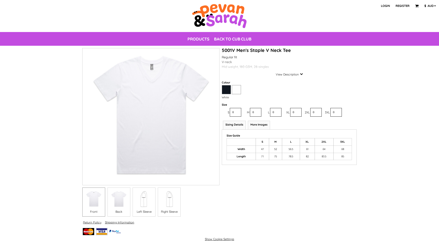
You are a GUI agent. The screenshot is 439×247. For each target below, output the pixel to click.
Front (93, 211)
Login (385, 6)
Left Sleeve (144, 211)
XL (288, 112)
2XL (307, 112)
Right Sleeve (169, 211)
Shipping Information (119, 222)
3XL (327, 112)
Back (118, 211)
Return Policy (92, 222)
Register (403, 6)
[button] (417, 6)
